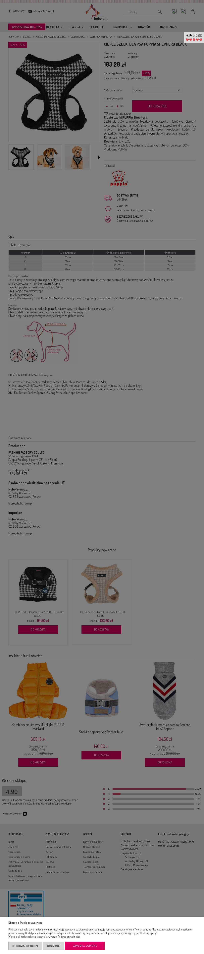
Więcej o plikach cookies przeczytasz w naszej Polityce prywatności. (44, 936)
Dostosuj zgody (53, 945)
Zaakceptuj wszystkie (85, 945)
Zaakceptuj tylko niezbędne (25, 945)
